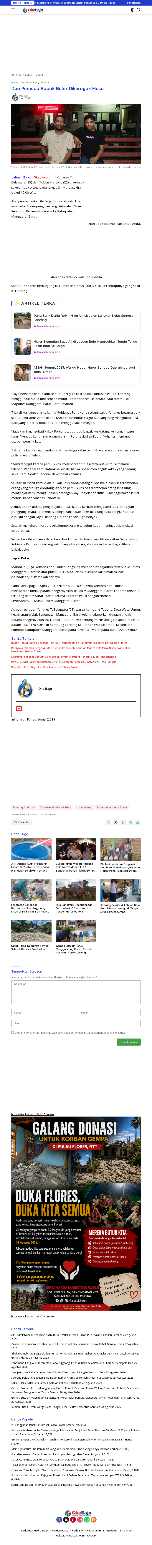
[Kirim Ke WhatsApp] (138, 822)
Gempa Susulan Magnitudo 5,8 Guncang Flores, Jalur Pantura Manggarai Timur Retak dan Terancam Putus (75, 1397)
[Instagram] (80, 1520)
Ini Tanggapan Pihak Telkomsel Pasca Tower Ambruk (43, 1425)
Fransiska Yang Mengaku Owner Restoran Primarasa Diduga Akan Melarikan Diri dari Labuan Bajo (70, 1470)
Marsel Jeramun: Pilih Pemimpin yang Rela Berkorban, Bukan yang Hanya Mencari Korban (65, 1449)
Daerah (24, 82)
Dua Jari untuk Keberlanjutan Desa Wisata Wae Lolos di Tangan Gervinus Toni (74, 908)
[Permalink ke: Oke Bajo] (15, 97)
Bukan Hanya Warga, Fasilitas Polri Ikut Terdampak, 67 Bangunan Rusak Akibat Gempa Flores (69, 643)
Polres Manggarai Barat (112, 807)
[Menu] (13, 10)
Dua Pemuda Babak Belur (56, 807)
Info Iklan (126, 1530)
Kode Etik (77, 1530)
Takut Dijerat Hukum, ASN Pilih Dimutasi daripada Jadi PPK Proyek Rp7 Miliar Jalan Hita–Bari (66, 1464)
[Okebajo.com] (30, 10)
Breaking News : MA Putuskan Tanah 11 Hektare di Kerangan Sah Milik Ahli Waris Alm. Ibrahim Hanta (71, 1439)
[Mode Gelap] (132, 10)
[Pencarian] (138, 10)
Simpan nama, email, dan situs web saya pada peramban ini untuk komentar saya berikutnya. (70, 1032)
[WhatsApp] (87, 1520)
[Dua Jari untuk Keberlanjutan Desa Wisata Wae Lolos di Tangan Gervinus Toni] (76, 890)
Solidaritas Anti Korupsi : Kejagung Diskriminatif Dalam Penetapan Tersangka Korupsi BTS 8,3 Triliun (71, 1475)
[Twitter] (66, 1520)
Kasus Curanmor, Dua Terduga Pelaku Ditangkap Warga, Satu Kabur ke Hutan (58, 1459)
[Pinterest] (73, 1520)
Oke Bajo (23, 95)
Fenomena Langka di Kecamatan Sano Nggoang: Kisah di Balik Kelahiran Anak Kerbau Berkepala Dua (29, 908)
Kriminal (44, 82)
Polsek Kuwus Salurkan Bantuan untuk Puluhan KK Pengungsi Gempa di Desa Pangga (63, 662)
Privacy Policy (60, 1530)
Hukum (34, 82)
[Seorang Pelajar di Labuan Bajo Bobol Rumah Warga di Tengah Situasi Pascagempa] (120, 890)
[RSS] (94, 1520)
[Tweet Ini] (115, 822)
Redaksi (112, 1530)
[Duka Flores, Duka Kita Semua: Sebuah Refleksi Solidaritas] (31, 931)
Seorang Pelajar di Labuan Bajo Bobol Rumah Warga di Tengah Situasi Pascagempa (63, 656)
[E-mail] (19, 709)
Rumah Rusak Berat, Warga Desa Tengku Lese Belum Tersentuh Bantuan (55, 1407)
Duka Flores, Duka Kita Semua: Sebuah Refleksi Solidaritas (30, 947)
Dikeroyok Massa (24, 807)
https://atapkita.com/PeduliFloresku (32, 1114)
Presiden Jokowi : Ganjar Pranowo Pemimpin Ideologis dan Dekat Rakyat (55, 1454)
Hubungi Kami (95, 1530)
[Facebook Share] (108, 822)
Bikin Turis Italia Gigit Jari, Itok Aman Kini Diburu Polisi (44, 667)
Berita (15, 82)
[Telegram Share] (130, 822)
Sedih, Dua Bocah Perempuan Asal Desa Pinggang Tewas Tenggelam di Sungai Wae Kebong (67, 1484)
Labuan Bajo (84, 807)
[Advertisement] (76, 45)
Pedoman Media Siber (34, 1530)
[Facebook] (59, 1520)
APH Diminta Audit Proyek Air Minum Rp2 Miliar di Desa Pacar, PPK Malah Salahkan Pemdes (31, 867)
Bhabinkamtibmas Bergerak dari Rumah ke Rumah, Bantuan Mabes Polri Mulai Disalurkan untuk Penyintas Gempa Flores (70, 649)
